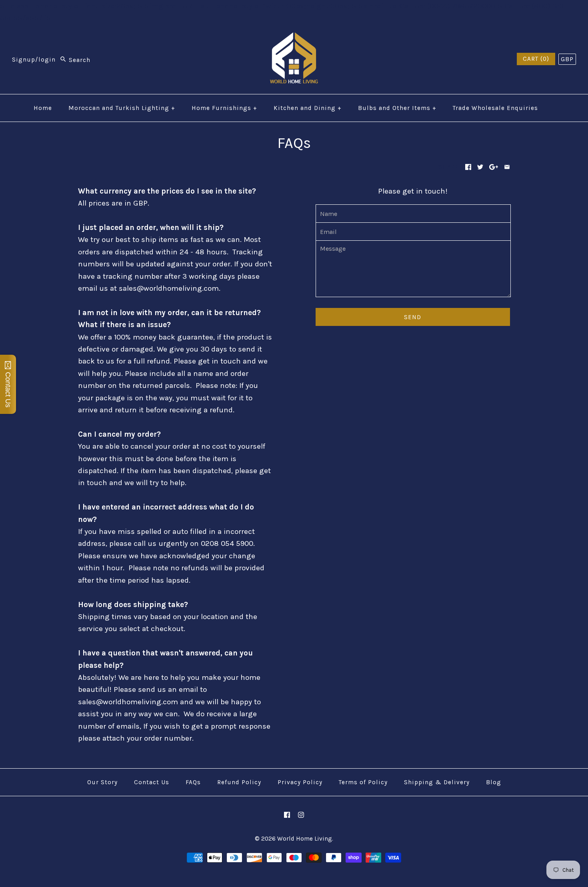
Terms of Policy (363, 782)
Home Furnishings (224, 108)
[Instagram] (301, 815)
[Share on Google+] (493, 167)
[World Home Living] (294, 38)
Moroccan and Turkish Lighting (121, 108)
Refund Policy (239, 782)
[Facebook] (287, 815)
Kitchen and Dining (308, 108)
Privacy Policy (300, 782)
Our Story (102, 782)
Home (43, 108)
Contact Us (151, 782)
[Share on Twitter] (480, 167)
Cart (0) (536, 58)
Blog (493, 782)
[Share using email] (507, 167)
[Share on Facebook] (468, 167)
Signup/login (34, 60)
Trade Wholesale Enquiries (495, 108)
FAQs (193, 782)
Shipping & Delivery (437, 782)
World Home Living (304, 838)
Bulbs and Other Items (397, 108)
